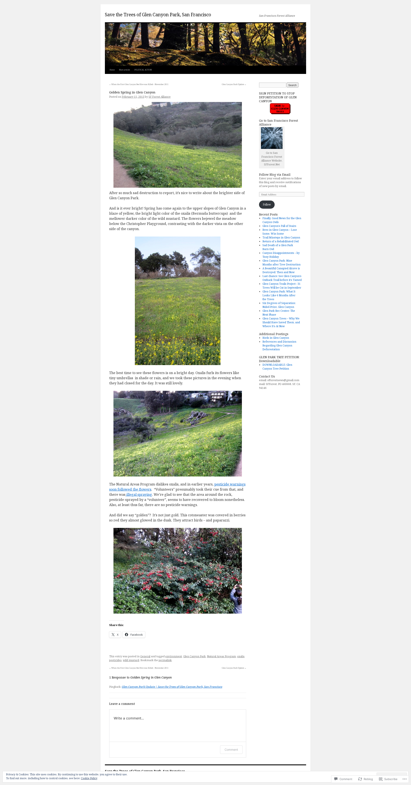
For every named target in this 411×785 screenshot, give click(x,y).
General (145, 656)
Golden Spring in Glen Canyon (132, 92)
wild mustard (131, 660)
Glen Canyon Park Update (234, 84)
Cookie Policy (89, 778)
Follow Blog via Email (274, 174)
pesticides (115, 660)
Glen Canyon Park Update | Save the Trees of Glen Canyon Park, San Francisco (172, 687)
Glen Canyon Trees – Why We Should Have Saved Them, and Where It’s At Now (281, 322)
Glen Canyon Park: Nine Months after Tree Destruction (281, 262)
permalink (165, 660)
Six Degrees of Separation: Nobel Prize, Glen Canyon (279, 305)
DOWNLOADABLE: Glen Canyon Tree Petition (277, 366)
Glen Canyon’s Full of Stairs (279, 226)
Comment (231, 749)
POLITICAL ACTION (143, 69)
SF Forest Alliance (160, 97)
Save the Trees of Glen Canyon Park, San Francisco (158, 15)
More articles (124, 69)
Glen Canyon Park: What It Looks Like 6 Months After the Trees (278, 295)
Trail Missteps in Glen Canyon (281, 237)
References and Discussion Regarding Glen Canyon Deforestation (279, 345)
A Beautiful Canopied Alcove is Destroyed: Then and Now (281, 270)
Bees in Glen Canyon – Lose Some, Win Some (279, 231)
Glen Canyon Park (194, 656)
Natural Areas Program (221, 656)
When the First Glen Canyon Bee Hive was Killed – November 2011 (138, 84)
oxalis (240, 656)
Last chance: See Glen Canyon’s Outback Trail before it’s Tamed (282, 278)
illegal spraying (138, 494)
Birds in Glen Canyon (275, 338)
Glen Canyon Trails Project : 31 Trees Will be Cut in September (281, 285)
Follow (267, 204)
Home (112, 69)
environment (173, 656)
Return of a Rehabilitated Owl (280, 241)
